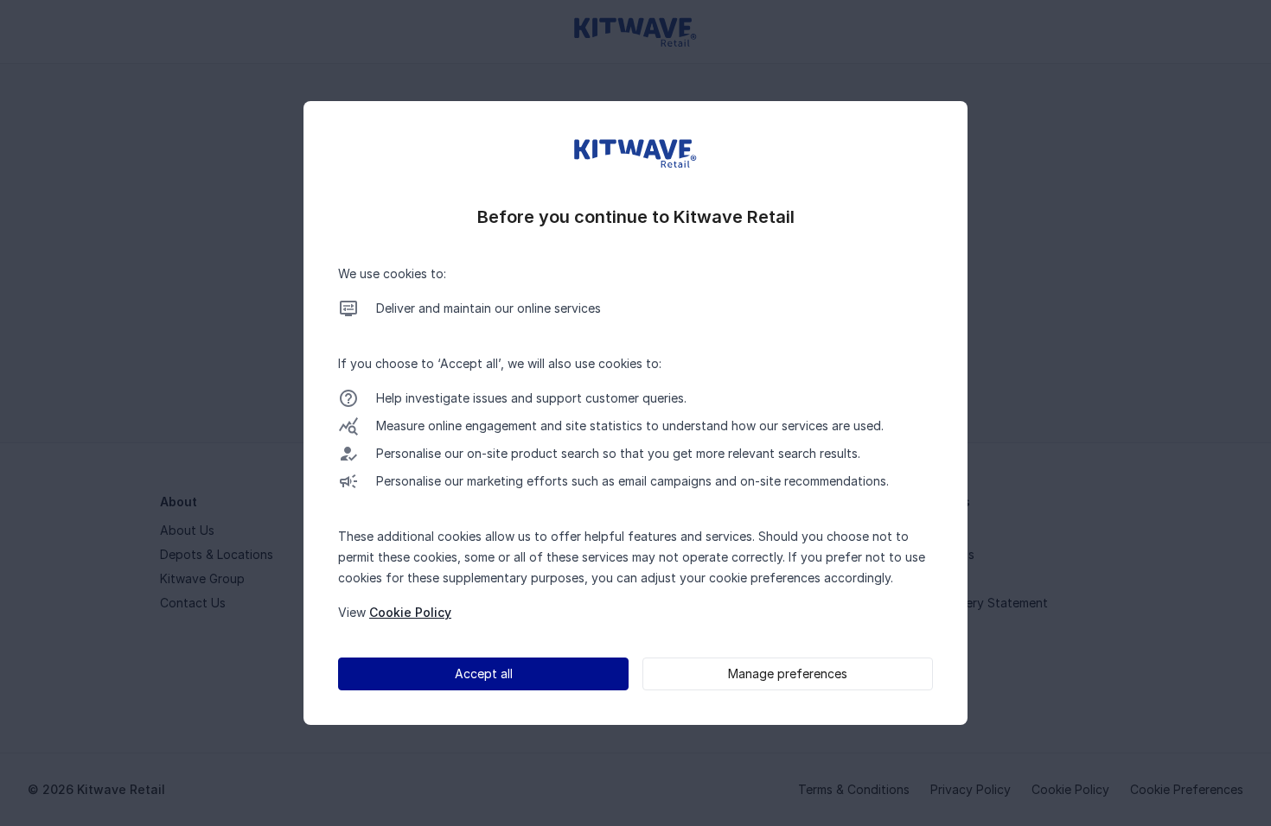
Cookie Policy (410, 612)
